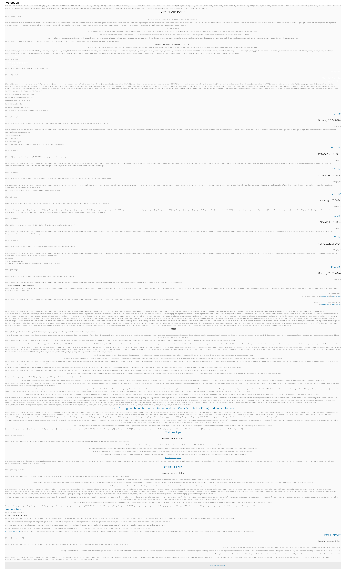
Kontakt (211, 565)
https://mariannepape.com (173, 458)
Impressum (223, 565)
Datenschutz (217, 565)
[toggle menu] (339, 3)
